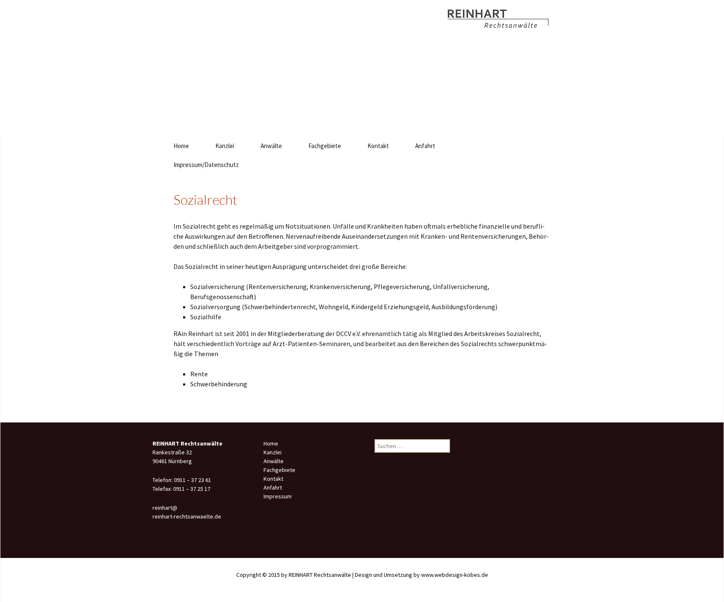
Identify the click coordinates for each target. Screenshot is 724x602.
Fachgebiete (324, 146)
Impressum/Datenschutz (206, 165)
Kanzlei (224, 146)
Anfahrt (425, 146)
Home (181, 146)
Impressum (278, 496)
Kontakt (378, 146)
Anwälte (271, 146)
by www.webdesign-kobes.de (451, 575)
